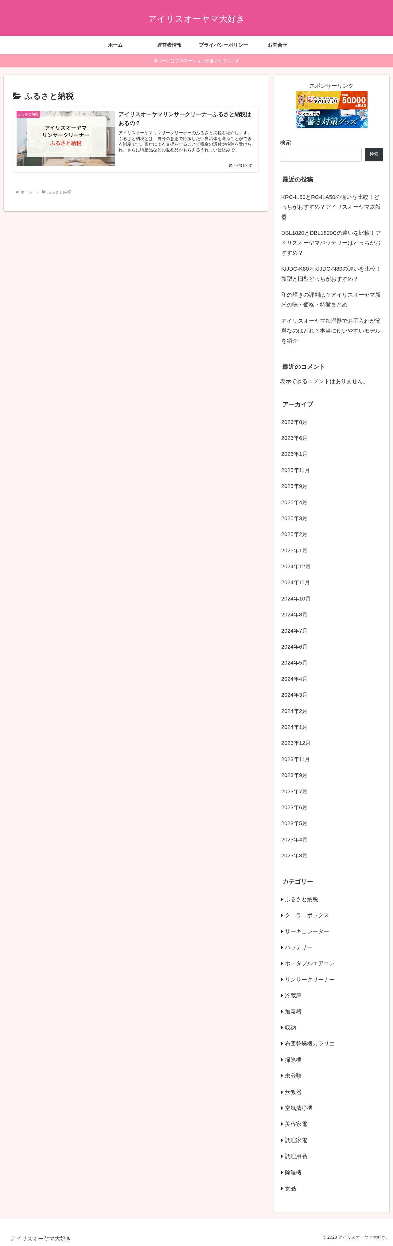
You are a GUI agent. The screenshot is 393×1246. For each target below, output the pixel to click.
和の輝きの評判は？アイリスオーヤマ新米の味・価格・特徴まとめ (331, 300)
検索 (285, 142)
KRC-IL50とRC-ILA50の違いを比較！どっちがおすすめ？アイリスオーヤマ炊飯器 (331, 207)
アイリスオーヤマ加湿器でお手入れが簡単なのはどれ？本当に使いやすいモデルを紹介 (331, 331)
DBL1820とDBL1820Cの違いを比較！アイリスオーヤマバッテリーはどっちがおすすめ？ (331, 243)
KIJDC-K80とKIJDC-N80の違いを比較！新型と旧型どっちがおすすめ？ (331, 274)
